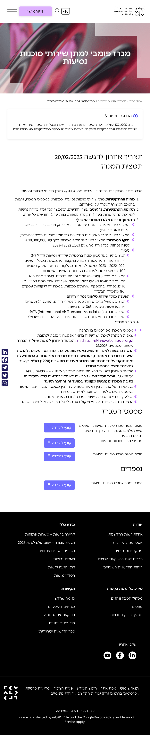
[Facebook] (5, 360)
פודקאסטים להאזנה (59, 615)
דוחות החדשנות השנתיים (123, 567)
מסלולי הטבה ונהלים (127, 598)
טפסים (137, 606)
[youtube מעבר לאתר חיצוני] (107, 656)
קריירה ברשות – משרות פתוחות (50, 534)
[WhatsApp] (5, 383)
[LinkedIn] (5, 352)
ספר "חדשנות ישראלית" (56, 631)
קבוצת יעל (63, 711)
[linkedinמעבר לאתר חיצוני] (132, 656)
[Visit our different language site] (65, 11)
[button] (57, 12)
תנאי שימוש (129, 688)
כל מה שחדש (64, 598)
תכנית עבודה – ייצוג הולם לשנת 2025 (46, 542)
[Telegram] (5, 368)
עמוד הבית (136, 101)
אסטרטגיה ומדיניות (127, 542)
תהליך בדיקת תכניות (126, 615)
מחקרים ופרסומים (128, 551)
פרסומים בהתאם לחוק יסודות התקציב (107, 693)
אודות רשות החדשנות (125, 534)
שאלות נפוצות (64, 559)
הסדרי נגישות (64, 575)
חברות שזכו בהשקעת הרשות (120, 559)
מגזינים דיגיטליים (61, 606)
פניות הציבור (63, 688)
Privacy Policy (104, 717)
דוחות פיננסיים (62, 693)
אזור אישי (35, 11)
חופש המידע (87, 688)
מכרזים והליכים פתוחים (112, 101)
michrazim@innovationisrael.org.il (105, 340)
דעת (75, 711)
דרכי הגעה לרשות (61, 567)
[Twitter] (5, 375)
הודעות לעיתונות (62, 623)
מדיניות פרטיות (37, 688)
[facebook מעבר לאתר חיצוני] (120, 656)
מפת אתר (108, 688)
